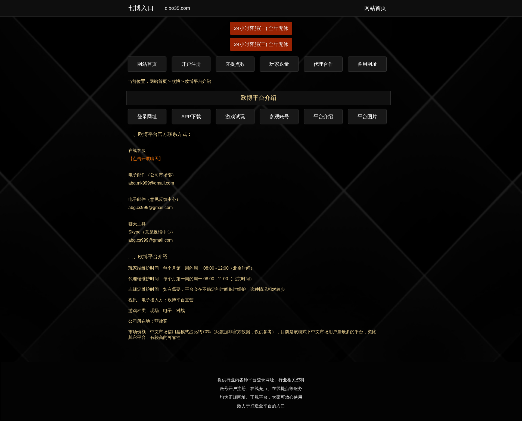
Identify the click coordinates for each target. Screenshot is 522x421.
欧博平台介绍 (198, 81)
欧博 (176, 81)
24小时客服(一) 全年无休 (261, 28)
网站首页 (158, 81)
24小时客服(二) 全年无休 (261, 44)
